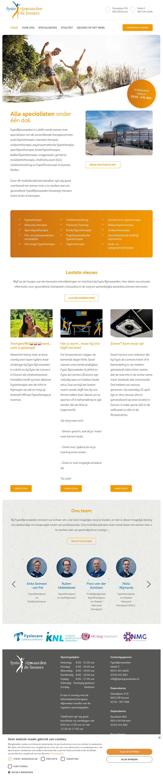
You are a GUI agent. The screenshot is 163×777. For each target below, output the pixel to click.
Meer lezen (21, 488)
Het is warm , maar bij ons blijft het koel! (80, 345)
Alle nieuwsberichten (81, 297)
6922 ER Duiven (120, 11)
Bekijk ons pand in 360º (103, 164)
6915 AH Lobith (145, 11)
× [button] (159, 738)
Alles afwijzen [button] (129, 759)
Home (14, 27)
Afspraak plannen (138, 27)
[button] (55, 772)
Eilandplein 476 (120, 8)
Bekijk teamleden (81, 541)
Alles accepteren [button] (129, 751)
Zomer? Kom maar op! (127, 343)
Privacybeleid (57, 753)
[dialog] (81, 755)
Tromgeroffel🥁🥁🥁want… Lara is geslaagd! (30, 345)
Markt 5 (141, 8)
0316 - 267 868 (119, 701)
